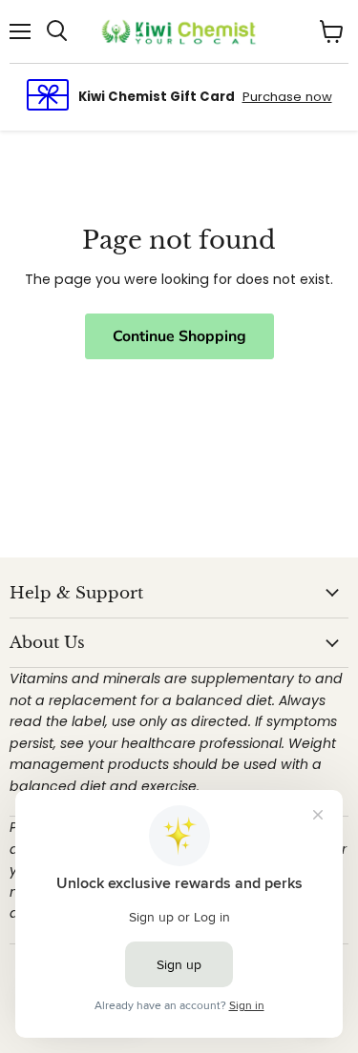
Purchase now (287, 97)
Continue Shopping (179, 336)
